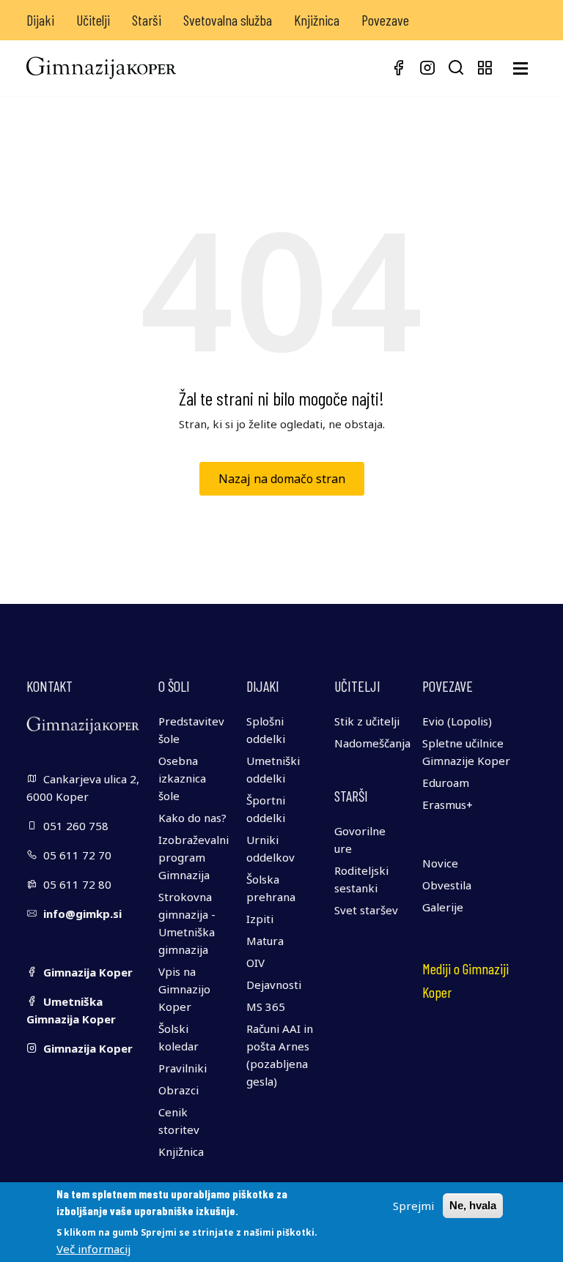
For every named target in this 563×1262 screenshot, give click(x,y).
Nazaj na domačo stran (281, 479)
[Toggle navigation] (520, 68)
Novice (440, 863)
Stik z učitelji (367, 721)
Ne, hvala (472, 1205)
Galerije (442, 907)
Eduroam (445, 782)
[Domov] (101, 68)
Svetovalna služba (227, 20)
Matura (265, 940)
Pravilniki (182, 1068)
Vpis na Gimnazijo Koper (184, 989)
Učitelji (93, 20)
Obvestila (446, 885)
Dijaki (40, 20)
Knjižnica (316, 20)
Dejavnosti (273, 984)
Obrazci (178, 1090)
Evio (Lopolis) (457, 721)
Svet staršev (366, 910)
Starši (146, 20)
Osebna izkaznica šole (182, 778)
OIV (255, 962)
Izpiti (259, 918)
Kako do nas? (192, 817)
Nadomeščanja (372, 743)
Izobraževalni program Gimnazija (193, 857)
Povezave (385, 20)
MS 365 (265, 1006)
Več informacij (93, 1249)
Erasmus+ (447, 804)
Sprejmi (413, 1205)
